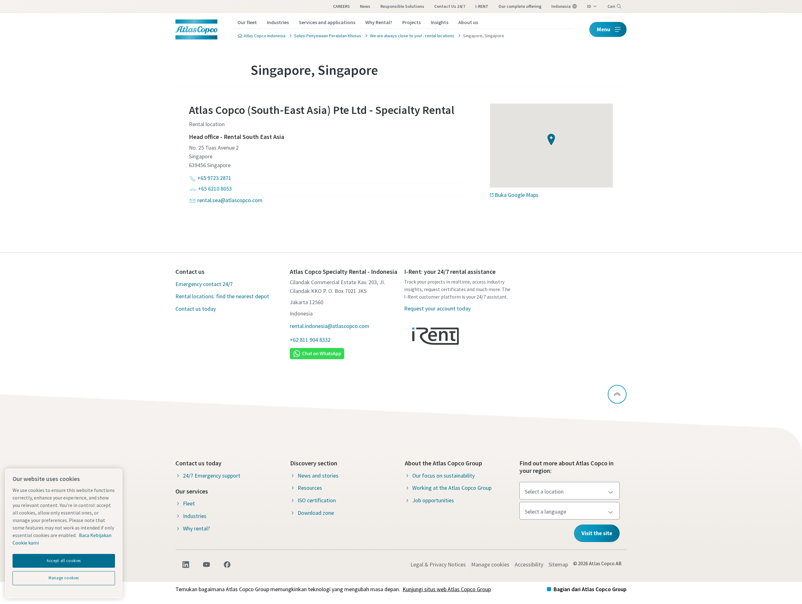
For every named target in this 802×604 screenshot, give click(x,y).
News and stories (318, 475)
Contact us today (195, 308)
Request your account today (437, 308)
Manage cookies (490, 564)
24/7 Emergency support (211, 475)
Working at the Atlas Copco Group (452, 487)
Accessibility (529, 564)
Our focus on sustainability (443, 475)
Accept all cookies (64, 560)
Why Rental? (378, 22)
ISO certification (317, 500)
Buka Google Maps (517, 194)
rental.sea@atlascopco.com (230, 200)
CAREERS (341, 6)
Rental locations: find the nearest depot (222, 296)
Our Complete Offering (519, 6)
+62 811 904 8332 (310, 339)
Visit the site (596, 533)
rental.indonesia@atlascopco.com (329, 326)
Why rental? (196, 528)
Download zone (316, 512)
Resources (310, 487)
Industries (278, 22)
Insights (439, 22)
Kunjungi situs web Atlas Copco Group (447, 589)
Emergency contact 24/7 (204, 284)
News (365, 6)
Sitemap (558, 564)
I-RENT (481, 6)
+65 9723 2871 (214, 178)
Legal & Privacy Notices (438, 564)
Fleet (189, 503)
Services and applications (327, 22)
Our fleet (247, 22)
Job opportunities (433, 500)
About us (468, 22)
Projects (411, 22)
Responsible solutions (402, 6)
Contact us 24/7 (449, 6)
